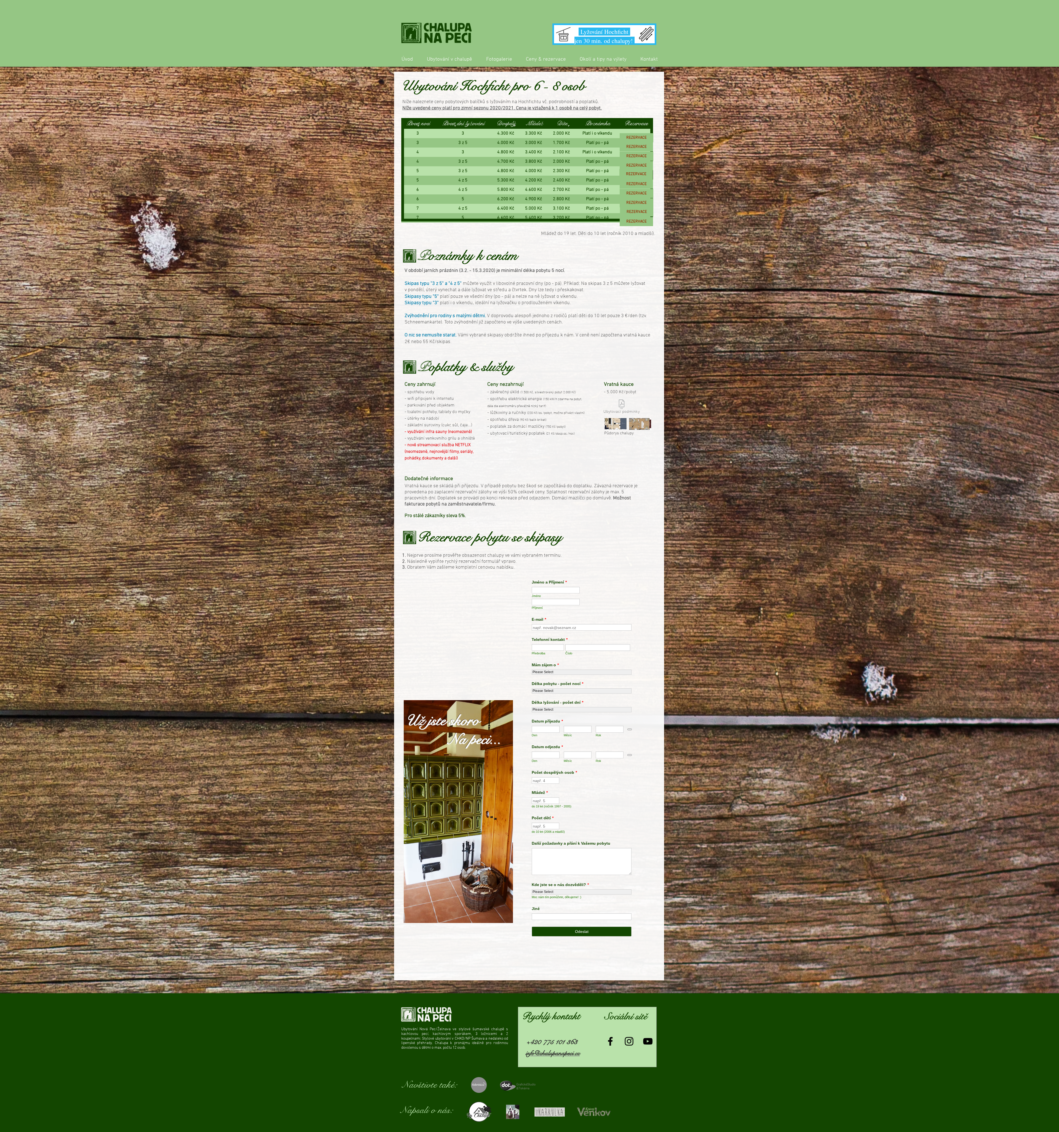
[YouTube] (648, 1041)
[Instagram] (629, 1041)
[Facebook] (610, 1041)
